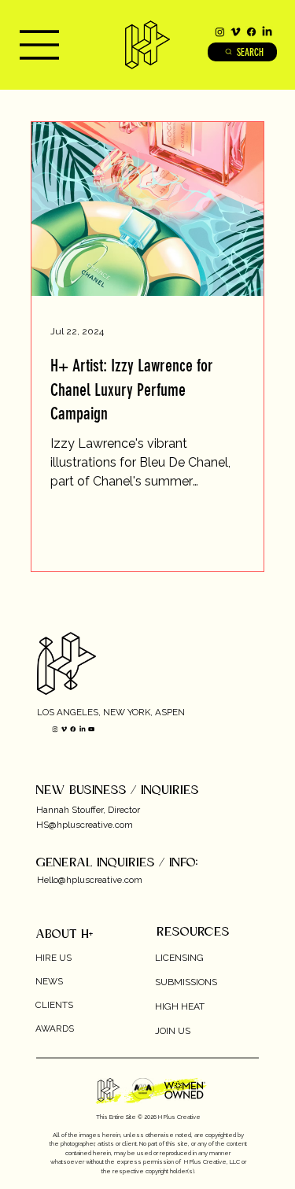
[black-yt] (90, 729)
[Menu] (35, 45)
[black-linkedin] (267, 32)
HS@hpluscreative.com (84, 824)
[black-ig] (220, 32)
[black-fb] (251, 32)
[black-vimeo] (236, 32)
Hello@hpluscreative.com (89, 879)
